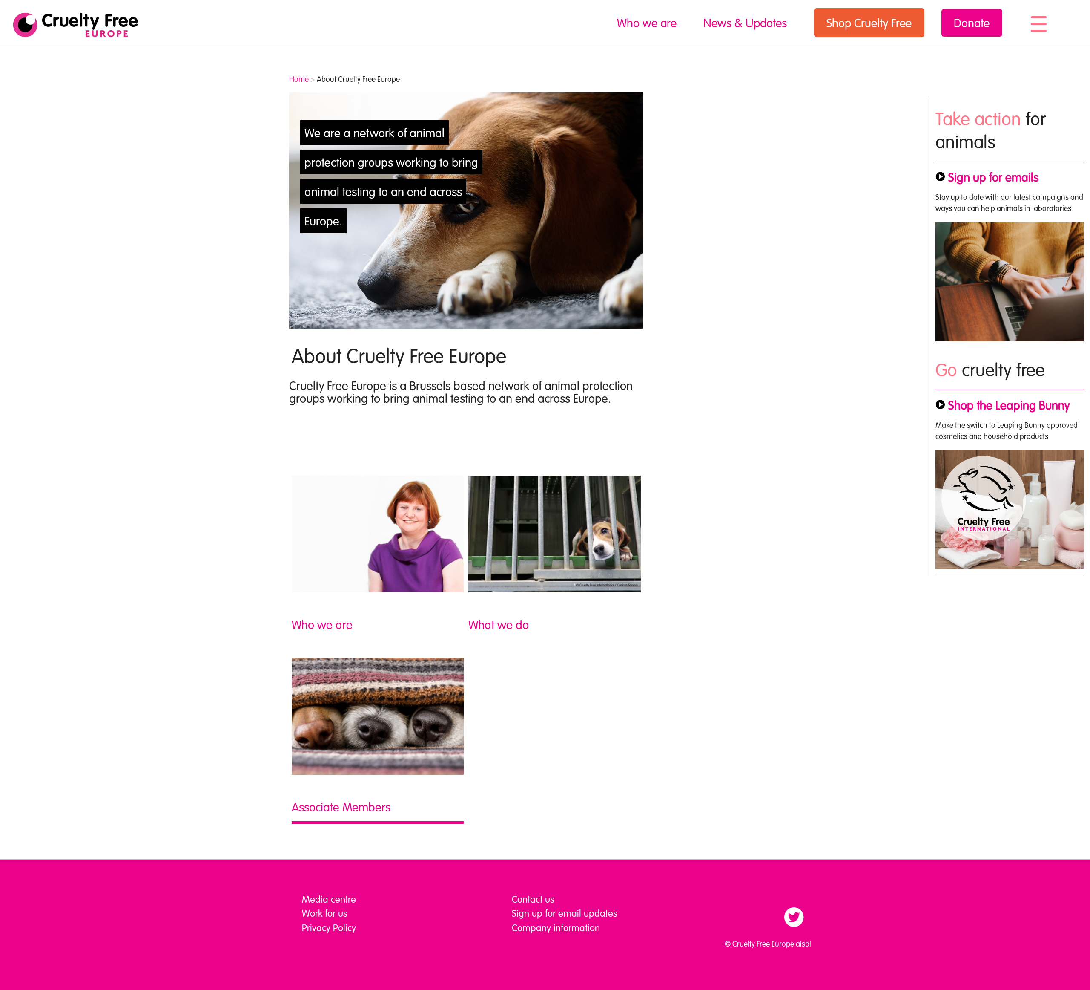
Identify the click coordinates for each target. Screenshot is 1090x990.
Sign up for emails (993, 177)
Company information (556, 927)
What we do (498, 624)
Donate (972, 22)
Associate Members (341, 807)
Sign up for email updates (564, 912)
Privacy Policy (329, 927)
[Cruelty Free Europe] (75, 25)
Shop (869, 22)
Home (299, 79)
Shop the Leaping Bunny (1009, 405)
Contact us (533, 898)
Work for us (324, 912)
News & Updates (745, 22)
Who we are (647, 22)
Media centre (329, 898)
